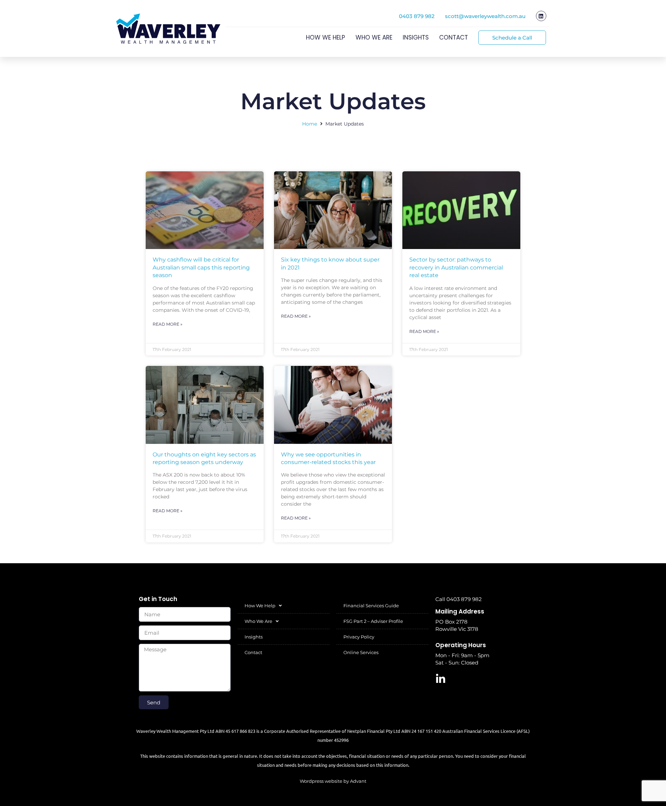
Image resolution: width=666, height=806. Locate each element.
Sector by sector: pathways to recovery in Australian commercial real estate (456, 267)
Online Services (360, 652)
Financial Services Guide (371, 605)
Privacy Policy (358, 637)
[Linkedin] (541, 16)
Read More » (167, 324)
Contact (453, 37)
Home (309, 124)
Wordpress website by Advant (333, 781)
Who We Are (374, 37)
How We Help (325, 37)
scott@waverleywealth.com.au (485, 16)
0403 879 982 (417, 16)
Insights (416, 37)
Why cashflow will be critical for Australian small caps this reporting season (201, 267)
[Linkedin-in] (440, 679)
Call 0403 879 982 (458, 599)
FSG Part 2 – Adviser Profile (373, 621)
